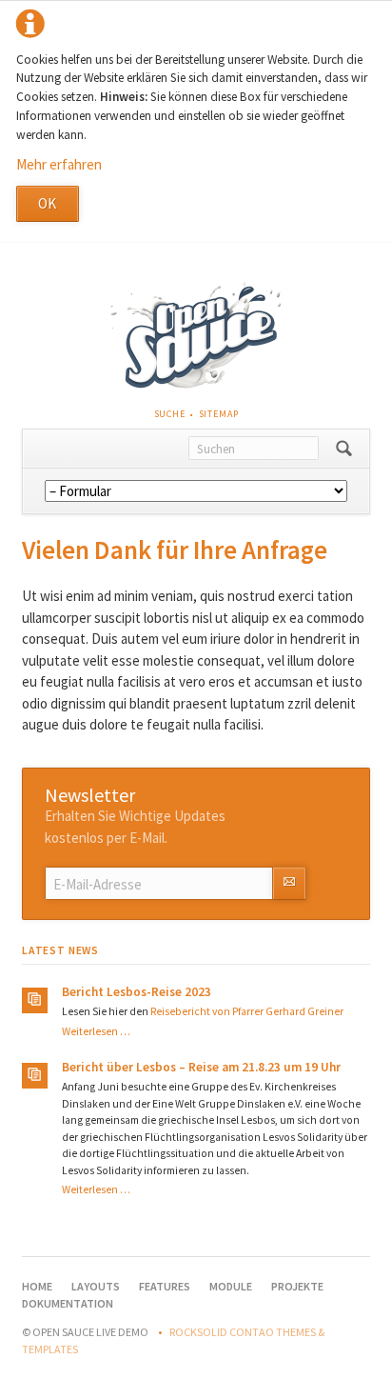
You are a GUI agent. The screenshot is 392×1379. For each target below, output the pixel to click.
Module (230, 1286)
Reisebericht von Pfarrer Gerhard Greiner (246, 1011)
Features (164, 1286)
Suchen (344, 449)
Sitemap (219, 414)
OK (47, 203)
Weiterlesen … (96, 1031)
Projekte (297, 1286)
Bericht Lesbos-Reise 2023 (136, 992)
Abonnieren (288, 883)
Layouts (95, 1286)
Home (37, 1286)
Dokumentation (67, 1303)
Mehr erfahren (59, 164)
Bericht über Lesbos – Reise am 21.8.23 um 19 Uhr (201, 1067)
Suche (170, 414)
